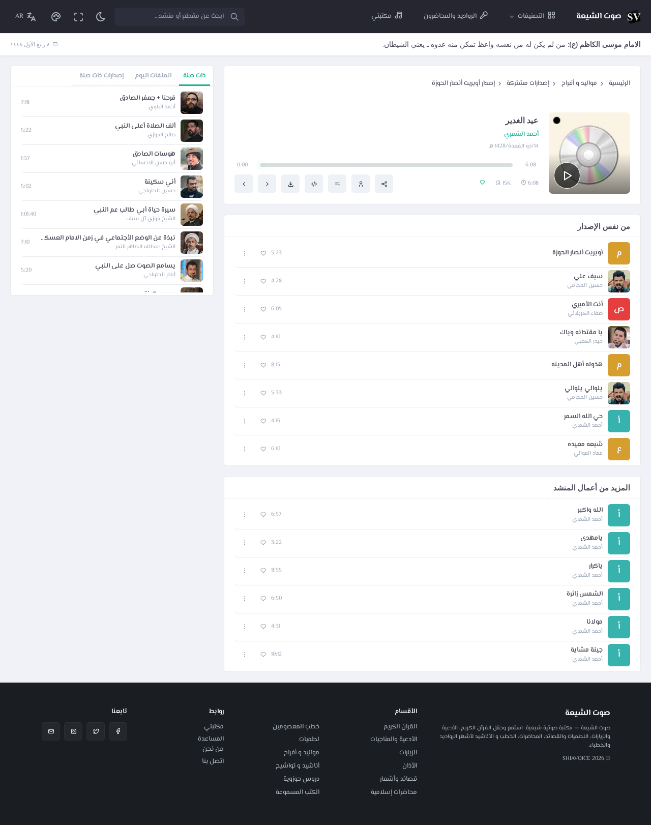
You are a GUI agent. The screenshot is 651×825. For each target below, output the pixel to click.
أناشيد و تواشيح (297, 766)
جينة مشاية (587, 650)
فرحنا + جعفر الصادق (147, 98)
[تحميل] (290, 183)
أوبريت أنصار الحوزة (577, 253)
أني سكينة (159, 182)
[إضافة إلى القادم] (337, 183)
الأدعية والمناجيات (393, 739)
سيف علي (588, 277)
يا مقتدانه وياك (581, 333)
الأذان (409, 766)
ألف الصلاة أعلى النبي (145, 126)
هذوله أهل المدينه (577, 365)
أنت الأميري (587, 305)
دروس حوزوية (301, 779)
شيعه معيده (585, 445)
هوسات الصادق (153, 154)
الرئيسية (619, 83)
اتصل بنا (213, 761)
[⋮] (245, 253)
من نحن (213, 749)
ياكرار (596, 566)
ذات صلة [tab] (194, 76)
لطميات (309, 739)
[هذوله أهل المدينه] (243, 183)
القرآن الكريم (400, 727)
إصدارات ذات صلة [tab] (101, 76)
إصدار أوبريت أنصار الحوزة (463, 83)
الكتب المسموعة (297, 792)
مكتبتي (214, 727)
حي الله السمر (583, 417)
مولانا (594, 622)
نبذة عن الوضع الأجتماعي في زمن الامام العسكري (107, 238)
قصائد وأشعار (398, 779)
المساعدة (211, 739)
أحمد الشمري (521, 134)
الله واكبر (590, 510)
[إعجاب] (263, 253)
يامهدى (591, 538)
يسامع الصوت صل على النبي (135, 266)
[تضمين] (314, 183)
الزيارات (408, 753)
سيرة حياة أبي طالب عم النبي (134, 210)
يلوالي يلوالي (584, 389)
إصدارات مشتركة (528, 83)
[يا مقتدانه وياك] (267, 183)
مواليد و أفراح (579, 83)
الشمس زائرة (585, 594)
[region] (112, 190)
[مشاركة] (384, 183)
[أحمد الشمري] (360, 183)
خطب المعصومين (296, 727)
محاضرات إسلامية (394, 792)
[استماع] (567, 175)
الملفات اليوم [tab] (153, 76)
